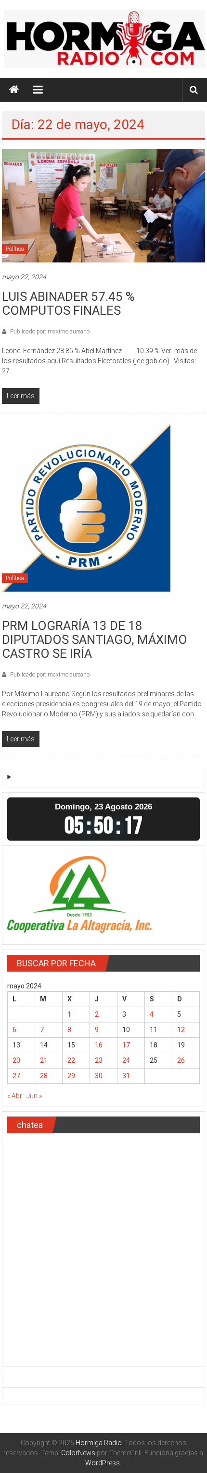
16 (99, 1045)
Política (15, 249)
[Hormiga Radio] (14, 90)
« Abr (14, 1096)
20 (16, 1060)
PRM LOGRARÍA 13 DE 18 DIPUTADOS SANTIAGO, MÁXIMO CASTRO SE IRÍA (94, 639)
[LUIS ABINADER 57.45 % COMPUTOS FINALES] (103, 205)
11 (153, 1029)
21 (44, 1060)
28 (44, 1076)
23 (99, 1060)
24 (126, 1060)
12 (181, 1029)
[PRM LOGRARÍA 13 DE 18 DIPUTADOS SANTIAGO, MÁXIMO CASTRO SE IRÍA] (86, 507)
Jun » (34, 1096)
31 (126, 1076)
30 (99, 1076)
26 (181, 1060)
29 (71, 1076)
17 (126, 1045)
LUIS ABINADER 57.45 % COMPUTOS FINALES (68, 303)
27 (16, 1076)
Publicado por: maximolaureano (49, 331)
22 (71, 1060)
